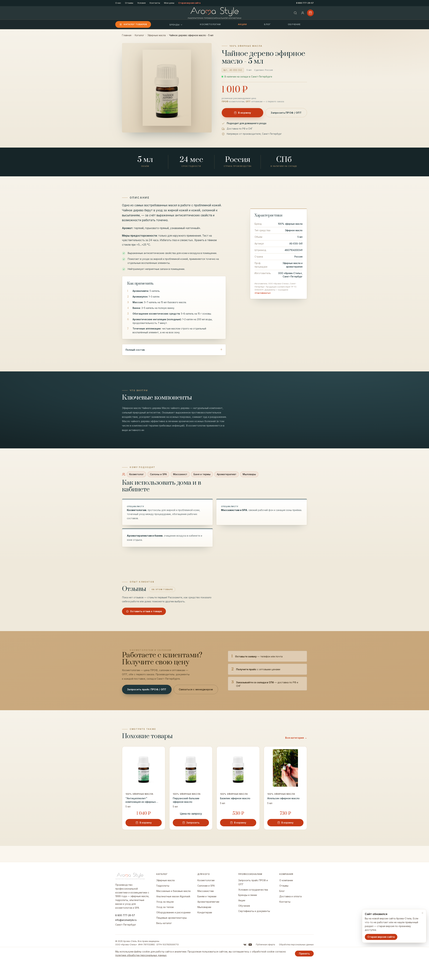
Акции (242, 24)
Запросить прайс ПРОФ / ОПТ (146, 689)
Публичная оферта (265, 944)
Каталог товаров (135, 24)
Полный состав (135, 349)
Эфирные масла (156, 35)
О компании (286, 880)
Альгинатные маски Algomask (173, 896)
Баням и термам (206, 896)
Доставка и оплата (290, 896)
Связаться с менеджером (196, 689)
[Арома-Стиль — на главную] (214, 13)
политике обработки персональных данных (141, 955)
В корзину (244, 112)
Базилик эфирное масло (235, 798)
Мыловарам (204, 907)
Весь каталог (164, 923)
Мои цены (169, 3)
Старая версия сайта (189, 3)
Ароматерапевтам (208, 901)
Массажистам (205, 891)
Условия (141, 3)
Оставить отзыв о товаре (146, 611)
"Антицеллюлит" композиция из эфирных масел (141, 800)
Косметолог (136, 474)
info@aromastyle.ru (126, 920)
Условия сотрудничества (253, 889)
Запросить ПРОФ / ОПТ (286, 112)
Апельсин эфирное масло (283, 798)
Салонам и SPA (206, 885)
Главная (126, 35)
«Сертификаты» (263, 293)
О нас (118, 3)
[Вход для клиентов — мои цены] (303, 13)
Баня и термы (202, 474)
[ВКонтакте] (245, 944)
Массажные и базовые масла (173, 891)
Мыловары (249, 474)
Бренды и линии (247, 895)
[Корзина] (310, 13)
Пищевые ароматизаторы (171, 917)
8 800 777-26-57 (305, 3)
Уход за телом (165, 907)
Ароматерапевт (226, 474)
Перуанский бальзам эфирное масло (186, 800)
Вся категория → (296, 737)
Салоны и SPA (158, 474)
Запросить (192, 822)
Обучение (294, 24)
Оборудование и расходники (173, 912)
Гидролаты (162, 885)
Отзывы (129, 3)
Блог (267, 24)
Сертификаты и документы (254, 911)
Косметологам (210, 24)
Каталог (139, 35)
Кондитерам (204, 912)
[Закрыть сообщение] (422, 913)
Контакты (155, 3)
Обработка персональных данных (296, 944)
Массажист (180, 474)
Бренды (175, 24)
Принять (304, 953)
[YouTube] (250, 944)
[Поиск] (295, 13)
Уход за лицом (165, 901)
